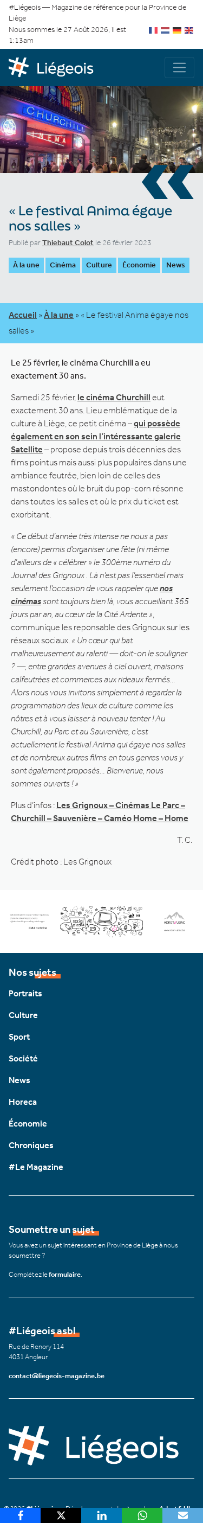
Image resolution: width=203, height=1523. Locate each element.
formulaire (65, 1274)
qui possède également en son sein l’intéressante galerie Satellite (96, 436)
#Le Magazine (36, 1167)
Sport (19, 1037)
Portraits (25, 993)
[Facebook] (20, 1515)
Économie (139, 265)
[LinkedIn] (101, 1515)
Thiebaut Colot (68, 242)
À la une (26, 265)
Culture (99, 265)
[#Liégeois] (55, 67)
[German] (177, 29)
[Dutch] (166, 29)
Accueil (23, 315)
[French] (154, 29)
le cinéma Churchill (113, 397)
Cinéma (63, 265)
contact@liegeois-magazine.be (56, 1376)
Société (23, 1058)
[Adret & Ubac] (101, 921)
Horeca (23, 1102)
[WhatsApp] (142, 1515)
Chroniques (31, 1145)
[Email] (182, 1515)
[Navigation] (179, 67)
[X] (61, 1515)
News (175, 265)
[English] (189, 29)
